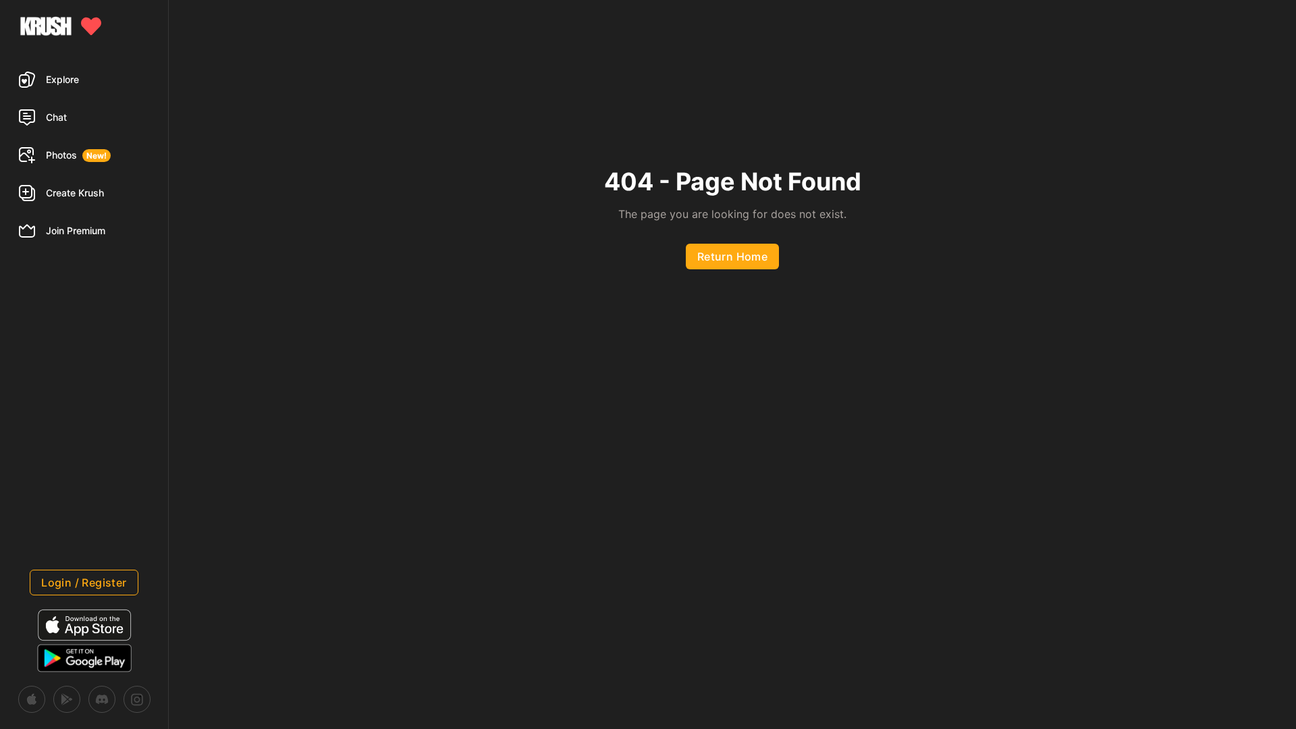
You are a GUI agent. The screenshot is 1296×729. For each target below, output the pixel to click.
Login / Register (83, 582)
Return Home (732, 256)
